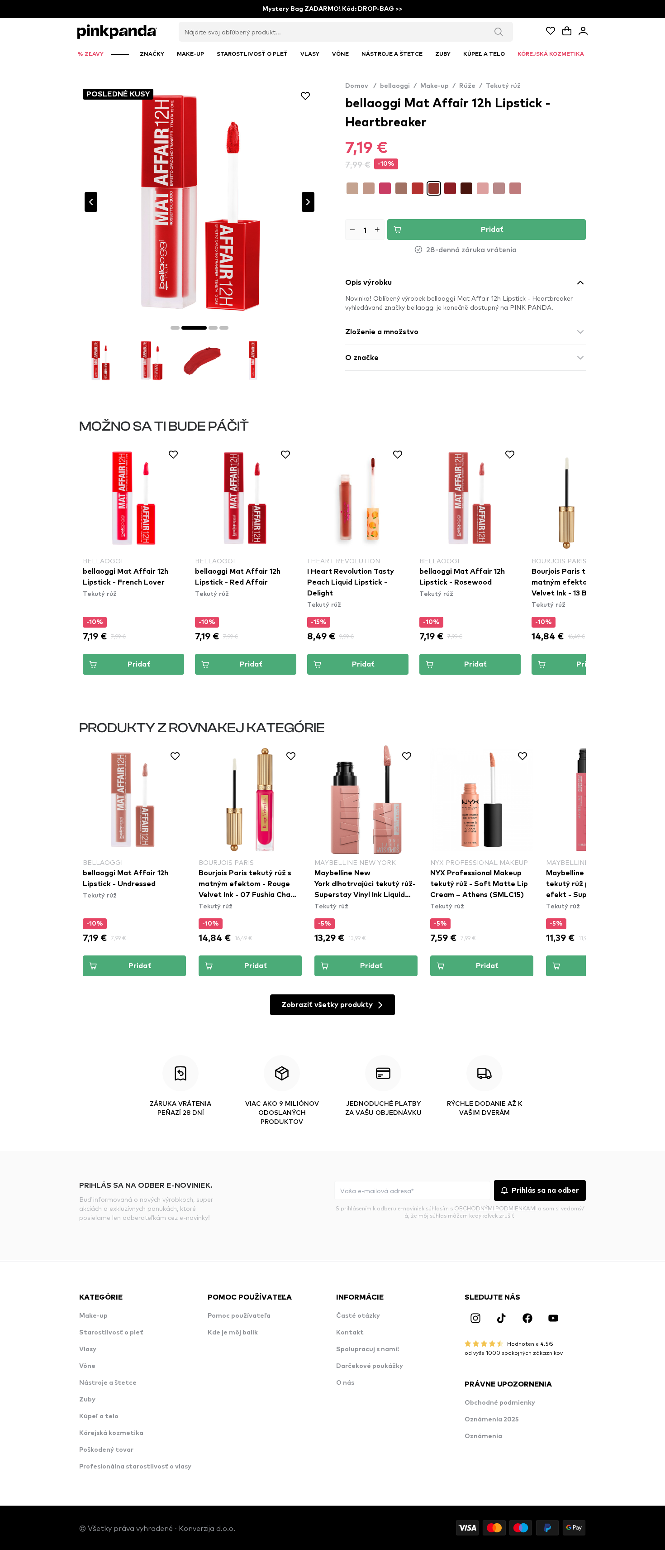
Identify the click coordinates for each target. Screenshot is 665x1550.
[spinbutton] (364, 230)
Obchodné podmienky (500, 1403)
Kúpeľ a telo (99, 1416)
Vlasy (87, 1349)
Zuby (87, 1399)
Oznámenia (483, 1436)
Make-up (434, 86)
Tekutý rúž (503, 86)
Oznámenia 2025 (492, 1419)
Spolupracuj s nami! (367, 1349)
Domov (360, 86)
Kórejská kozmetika (111, 1433)
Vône (87, 1366)
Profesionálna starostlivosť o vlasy (135, 1467)
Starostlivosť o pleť (111, 1332)
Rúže (467, 86)
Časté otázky (358, 1316)
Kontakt (350, 1332)
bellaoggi (395, 86)
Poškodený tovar (106, 1450)
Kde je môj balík (233, 1332)
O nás (345, 1383)
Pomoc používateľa (239, 1316)
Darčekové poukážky (369, 1366)
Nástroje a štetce (108, 1383)
